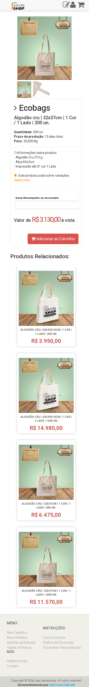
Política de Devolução (58, 642)
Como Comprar (54, 637)
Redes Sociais (17, 661)
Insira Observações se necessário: (37, 197)
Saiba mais (22, 180)
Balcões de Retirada (21, 642)
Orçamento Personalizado (62, 647)
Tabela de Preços (19, 647)
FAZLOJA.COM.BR (62, 685)
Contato (12, 666)
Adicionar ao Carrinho (55, 238)
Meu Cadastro (17, 632)
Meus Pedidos (17, 637)
